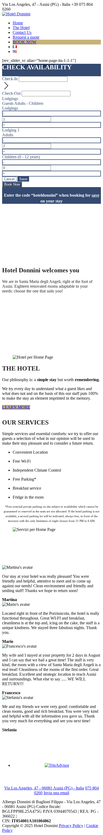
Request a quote (26, 37)
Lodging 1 (11, 130)
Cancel (9, 179)
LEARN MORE (16, 407)
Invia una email (56, 793)
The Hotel (21, 27)
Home (18, 23)
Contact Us (22, 32)
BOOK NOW (24, 42)
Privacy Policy (71, 825)
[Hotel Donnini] (16, 14)
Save (23, 179)
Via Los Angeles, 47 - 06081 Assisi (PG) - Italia (44, 788)
